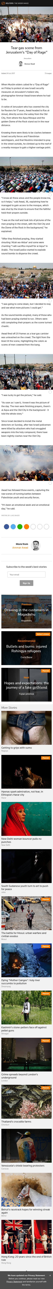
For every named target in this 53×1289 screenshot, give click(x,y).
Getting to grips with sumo (16, 747)
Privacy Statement (14, 1281)
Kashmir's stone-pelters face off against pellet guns (24, 1029)
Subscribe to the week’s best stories (26, 566)
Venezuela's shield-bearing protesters (22, 1165)
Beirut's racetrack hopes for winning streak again (25, 1211)
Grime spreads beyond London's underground (19, 1076)
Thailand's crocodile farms (16, 1121)
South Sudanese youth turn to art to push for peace (24, 887)
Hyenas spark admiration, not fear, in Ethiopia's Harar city (22, 793)
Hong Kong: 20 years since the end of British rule (26, 1258)
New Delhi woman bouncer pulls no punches (21, 840)
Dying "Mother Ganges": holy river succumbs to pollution (20, 981)
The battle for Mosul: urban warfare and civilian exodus (23, 934)
